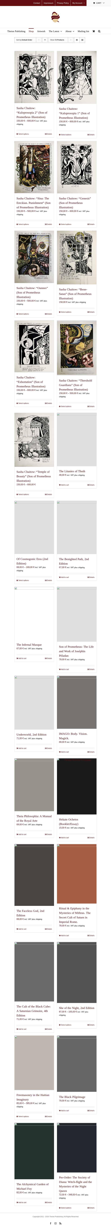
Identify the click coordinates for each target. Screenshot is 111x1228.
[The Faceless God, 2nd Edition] (34, 875)
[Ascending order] (45, 40)
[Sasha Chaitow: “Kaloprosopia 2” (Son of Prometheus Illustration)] (34, 77)
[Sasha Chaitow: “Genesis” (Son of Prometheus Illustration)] (77, 167)
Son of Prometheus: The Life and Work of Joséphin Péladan (76, 651)
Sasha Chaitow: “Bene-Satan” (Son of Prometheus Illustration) (75, 294)
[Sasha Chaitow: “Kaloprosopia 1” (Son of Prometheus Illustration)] (77, 77)
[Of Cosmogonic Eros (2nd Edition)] (34, 527)
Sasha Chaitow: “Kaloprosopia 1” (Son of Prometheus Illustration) (74, 113)
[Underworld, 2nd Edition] (34, 703)
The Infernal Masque (29, 644)
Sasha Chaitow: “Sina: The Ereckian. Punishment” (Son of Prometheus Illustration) (33, 203)
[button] (99, 31)
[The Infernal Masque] (34, 613)
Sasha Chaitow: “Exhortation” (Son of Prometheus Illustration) (31, 382)
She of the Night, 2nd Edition (76, 1008)
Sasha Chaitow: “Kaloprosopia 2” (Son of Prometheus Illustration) (32, 112)
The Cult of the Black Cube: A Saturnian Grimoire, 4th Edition (34, 1011)
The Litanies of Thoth (72, 471)
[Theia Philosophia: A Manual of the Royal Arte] (34, 784)
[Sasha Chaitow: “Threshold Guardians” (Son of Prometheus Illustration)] (77, 348)
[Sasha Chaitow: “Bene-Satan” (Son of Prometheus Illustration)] (77, 257)
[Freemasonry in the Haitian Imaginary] (34, 1063)
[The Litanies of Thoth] (77, 439)
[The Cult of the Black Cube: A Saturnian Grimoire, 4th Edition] (34, 971)
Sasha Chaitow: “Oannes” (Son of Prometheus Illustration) (32, 292)
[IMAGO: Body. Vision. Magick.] (77, 702)
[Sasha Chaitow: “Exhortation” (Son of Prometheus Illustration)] (34, 346)
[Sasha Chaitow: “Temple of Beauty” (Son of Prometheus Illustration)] (34, 440)
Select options (23, 134)
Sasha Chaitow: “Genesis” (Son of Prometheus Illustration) (75, 203)
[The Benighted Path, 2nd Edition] (77, 527)
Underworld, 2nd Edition (31, 734)
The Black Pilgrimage (72, 1097)
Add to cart (65, 485)
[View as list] (82, 40)
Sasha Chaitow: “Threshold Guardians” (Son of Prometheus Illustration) (75, 385)
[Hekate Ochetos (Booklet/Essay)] (77, 786)
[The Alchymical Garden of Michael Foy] (34, 1151)
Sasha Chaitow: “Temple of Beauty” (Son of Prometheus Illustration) (34, 476)
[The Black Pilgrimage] (77, 1064)
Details (49, 134)
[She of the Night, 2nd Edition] (77, 972)
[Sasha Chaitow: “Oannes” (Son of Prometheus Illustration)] (34, 257)
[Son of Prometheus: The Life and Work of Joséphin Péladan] (77, 614)
